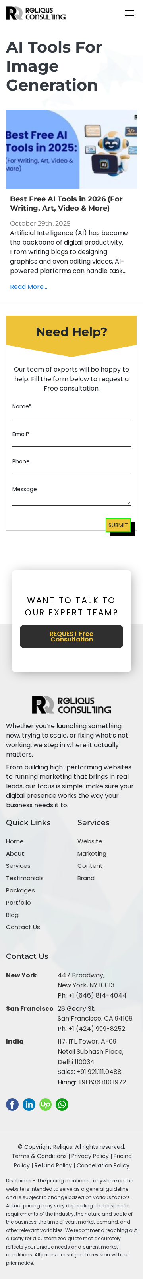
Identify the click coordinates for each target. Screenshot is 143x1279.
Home (15, 841)
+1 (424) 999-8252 (96, 1028)
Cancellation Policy (103, 1165)
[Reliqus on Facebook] (12, 1104)
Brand (86, 878)
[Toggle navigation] (129, 13)
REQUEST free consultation (71, 636)
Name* (22, 406)
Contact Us (23, 927)
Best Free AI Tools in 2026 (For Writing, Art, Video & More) (66, 203)
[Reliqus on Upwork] (45, 1104)
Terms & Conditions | (41, 1156)
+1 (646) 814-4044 (97, 995)
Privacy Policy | (93, 1156)
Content (90, 866)
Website (89, 841)
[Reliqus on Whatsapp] (62, 1104)
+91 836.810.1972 (102, 1082)
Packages (20, 890)
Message (24, 489)
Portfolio (18, 902)
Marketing (91, 853)
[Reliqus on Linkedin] (29, 1104)
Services (18, 866)
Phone (21, 461)
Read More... (28, 286)
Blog (12, 915)
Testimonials (25, 878)
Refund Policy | (56, 1165)
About (15, 853)
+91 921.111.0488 (99, 1071)
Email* (21, 434)
